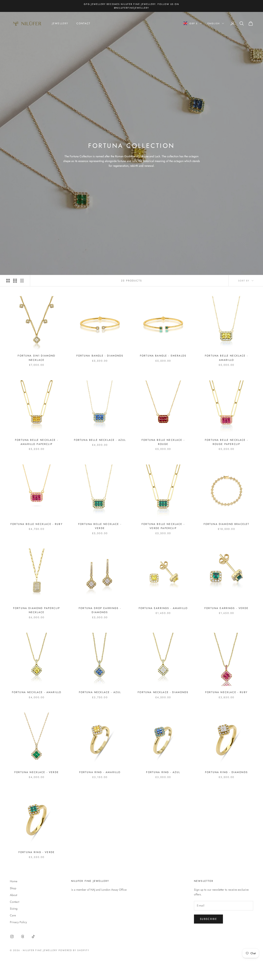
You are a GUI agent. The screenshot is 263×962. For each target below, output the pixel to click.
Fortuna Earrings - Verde (226, 608)
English (214, 23)
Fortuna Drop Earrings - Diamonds (100, 610)
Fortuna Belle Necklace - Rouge (163, 442)
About (13, 895)
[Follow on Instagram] (12, 936)
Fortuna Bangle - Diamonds (99, 356)
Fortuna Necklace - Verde (36, 772)
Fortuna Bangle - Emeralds (163, 356)
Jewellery (60, 23)
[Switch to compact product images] (22, 280)
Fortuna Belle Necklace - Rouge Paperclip (226, 442)
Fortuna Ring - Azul (163, 772)
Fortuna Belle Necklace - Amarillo (226, 358)
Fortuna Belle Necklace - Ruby (36, 524)
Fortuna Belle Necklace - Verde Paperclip (163, 526)
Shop (13, 888)
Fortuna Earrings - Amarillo (163, 608)
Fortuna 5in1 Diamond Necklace (36, 358)
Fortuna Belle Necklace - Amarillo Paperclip (36, 442)
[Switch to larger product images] (8, 280)
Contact (83, 23)
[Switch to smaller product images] (15, 280)
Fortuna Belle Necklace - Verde (99, 526)
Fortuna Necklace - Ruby (226, 692)
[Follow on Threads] (23, 936)
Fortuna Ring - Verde (36, 852)
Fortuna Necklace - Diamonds (163, 692)
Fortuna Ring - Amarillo (100, 772)
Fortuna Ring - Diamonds (226, 772)
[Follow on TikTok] (33, 936)
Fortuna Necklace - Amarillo (36, 692)
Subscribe (208, 919)
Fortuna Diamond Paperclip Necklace (36, 610)
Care (13, 915)
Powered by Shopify (74, 950)
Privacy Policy (18, 922)
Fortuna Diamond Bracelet (226, 524)
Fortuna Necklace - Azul (100, 692)
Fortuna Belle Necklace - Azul (100, 440)
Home (13, 881)
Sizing (13, 908)
